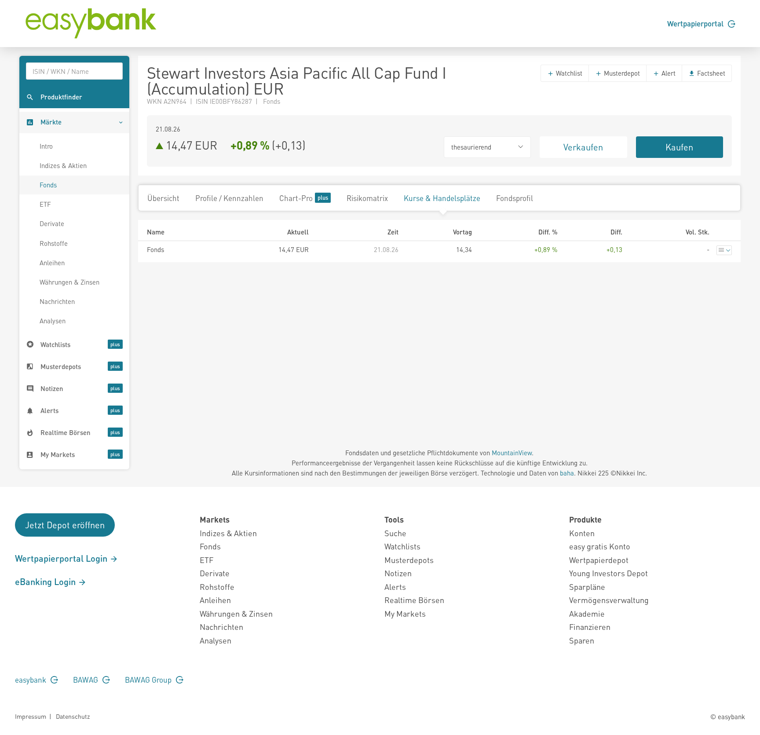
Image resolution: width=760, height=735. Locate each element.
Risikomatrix (367, 198)
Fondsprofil (514, 198)
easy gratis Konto (599, 546)
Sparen (581, 640)
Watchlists (402, 546)
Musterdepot (621, 73)
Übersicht (163, 198)
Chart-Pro (296, 198)
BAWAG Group (149, 679)
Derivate (52, 223)
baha (567, 472)
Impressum (30, 716)
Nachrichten (57, 301)
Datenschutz (73, 716)
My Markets (405, 613)
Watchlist (568, 73)
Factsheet (710, 73)
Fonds (48, 184)
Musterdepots (409, 560)
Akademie (587, 613)
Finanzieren (589, 627)
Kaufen (679, 147)
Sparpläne (587, 586)
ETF (45, 204)
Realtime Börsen (414, 600)
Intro (46, 146)
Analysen (53, 320)
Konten (582, 533)
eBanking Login (46, 581)
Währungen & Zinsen (69, 282)
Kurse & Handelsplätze (442, 198)
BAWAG (86, 679)
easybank (31, 679)
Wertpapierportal (696, 23)
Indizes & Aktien (63, 165)
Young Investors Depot (608, 573)
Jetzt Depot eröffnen (65, 524)
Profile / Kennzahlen (229, 198)
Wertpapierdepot (598, 560)
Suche (395, 533)
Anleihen (52, 262)
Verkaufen (583, 147)
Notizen (398, 573)
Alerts (395, 586)
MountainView (512, 452)
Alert (668, 73)
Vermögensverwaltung (609, 600)
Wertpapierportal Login (62, 558)
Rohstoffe (54, 243)
